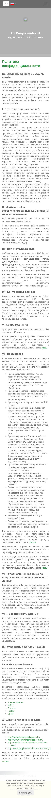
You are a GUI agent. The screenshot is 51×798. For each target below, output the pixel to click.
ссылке (32, 542)
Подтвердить (25, 792)
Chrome (11, 708)
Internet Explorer (15, 702)
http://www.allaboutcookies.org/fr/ (23, 737)
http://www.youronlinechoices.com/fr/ (25, 739)
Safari (10, 705)
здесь (44, 347)
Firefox (11, 711)
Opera (10, 713)
